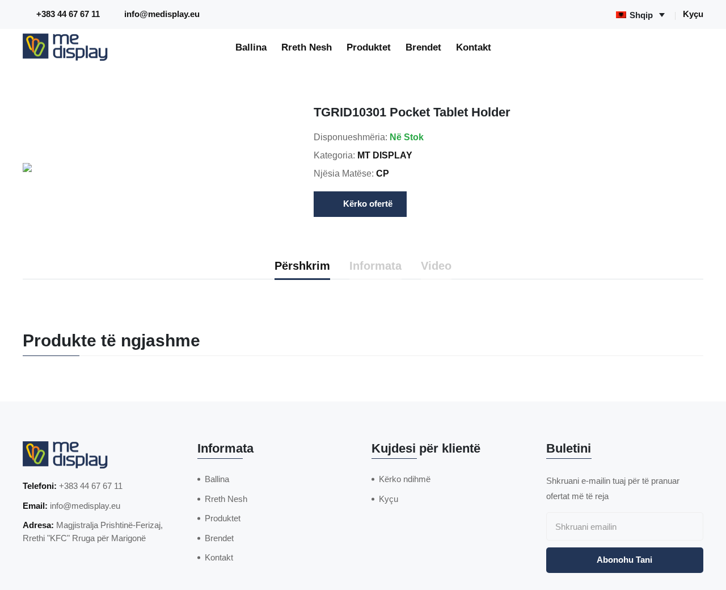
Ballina (251, 47)
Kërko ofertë (367, 203)
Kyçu (693, 14)
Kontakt (473, 47)
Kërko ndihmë (404, 479)
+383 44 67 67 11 (68, 14)
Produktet (369, 47)
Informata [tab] (375, 266)
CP (382, 173)
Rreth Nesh (306, 47)
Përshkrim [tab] (302, 266)
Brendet (423, 47)
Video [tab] (436, 266)
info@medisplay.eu (162, 14)
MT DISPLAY (384, 155)
